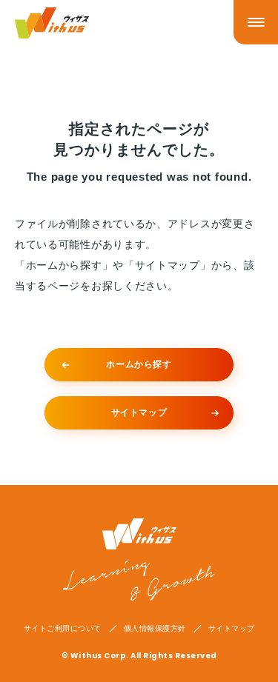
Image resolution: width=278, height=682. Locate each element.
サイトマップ (231, 628)
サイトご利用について (63, 628)
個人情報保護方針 (155, 628)
